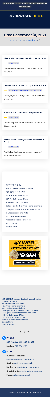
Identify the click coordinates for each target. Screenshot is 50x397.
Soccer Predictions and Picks (18, 220)
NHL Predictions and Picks (17, 213)
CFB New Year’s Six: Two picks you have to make (25, 85)
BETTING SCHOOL (13, 185)
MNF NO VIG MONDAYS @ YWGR (19, 188)
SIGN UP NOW (11, 227)
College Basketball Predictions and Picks (24, 206)
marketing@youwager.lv (28, 367)
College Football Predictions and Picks (25, 90)
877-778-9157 (21, 346)
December (30, 40)
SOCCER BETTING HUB (15, 192)
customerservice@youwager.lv (20, 359)
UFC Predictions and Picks (17, 216)
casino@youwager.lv (23, 363)
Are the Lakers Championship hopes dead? (23, 112)
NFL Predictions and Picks (17, 195)
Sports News (13, 63)
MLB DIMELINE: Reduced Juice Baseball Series (21, 299)
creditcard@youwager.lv (31, 371)
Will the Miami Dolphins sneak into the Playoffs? (25, 58)
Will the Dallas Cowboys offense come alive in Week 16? (24, 140)
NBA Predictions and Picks (17, 199)
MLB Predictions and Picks (17, 202)
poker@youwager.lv (22, 375)
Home (12, 40)
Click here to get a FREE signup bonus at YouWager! (25, 5)
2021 (20, 40)
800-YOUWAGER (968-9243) (20, 342)
